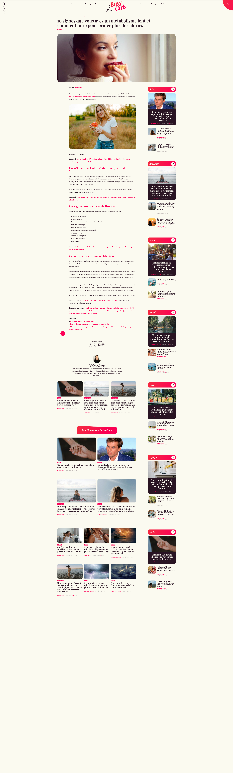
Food (146, 4)
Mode (162, 4)
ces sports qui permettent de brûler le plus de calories (100, 300)
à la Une (59, 16)
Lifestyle (154, 4)
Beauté (97, 4)
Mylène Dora (78, 87)
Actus (79, 4)
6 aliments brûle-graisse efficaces (82, 321)
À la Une (71, 4)
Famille (139, 4)
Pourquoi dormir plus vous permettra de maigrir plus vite (89, 324)
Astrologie (88, 4)
